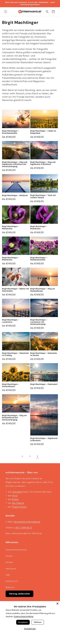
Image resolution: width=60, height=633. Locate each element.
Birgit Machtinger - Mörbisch (15, 195)
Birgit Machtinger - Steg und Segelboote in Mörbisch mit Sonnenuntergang (14, 164)
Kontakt (9, 562)
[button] (6, 12)
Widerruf (10, 587)
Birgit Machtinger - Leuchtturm (10, 321)
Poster (15, 499)
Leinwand (17, 491)
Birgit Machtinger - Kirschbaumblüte (10, 132)
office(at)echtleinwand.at (26, 521)
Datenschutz (12, 581)
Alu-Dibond (18, 503)
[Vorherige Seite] (22, 456)
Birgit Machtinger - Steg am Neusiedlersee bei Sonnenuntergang (14, 418)
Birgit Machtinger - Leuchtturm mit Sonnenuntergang (38, 322)
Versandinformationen (16, 549)
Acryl (15, 495)
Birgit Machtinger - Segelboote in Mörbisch (44, 439)
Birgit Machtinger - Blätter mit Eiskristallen (15, 290)
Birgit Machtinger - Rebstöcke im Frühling (15, 354)
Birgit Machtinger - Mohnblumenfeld (38, 259)
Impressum (11, 568)
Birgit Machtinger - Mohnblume (10, 227)
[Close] (57, 603)
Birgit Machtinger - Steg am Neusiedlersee (42, 290)
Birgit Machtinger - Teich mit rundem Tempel (43, 196)
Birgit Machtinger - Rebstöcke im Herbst (43, 354)
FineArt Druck (19, 506)
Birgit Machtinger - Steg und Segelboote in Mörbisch (43, 163)
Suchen (9, 556)
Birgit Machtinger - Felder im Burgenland (43, 132)
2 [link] (37, 456)
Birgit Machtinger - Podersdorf (44, 384)
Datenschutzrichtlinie (23, 616)
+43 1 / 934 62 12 (23, 527)
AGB (8, 575)
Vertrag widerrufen (19, 593)
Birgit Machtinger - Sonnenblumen (10, 385)
